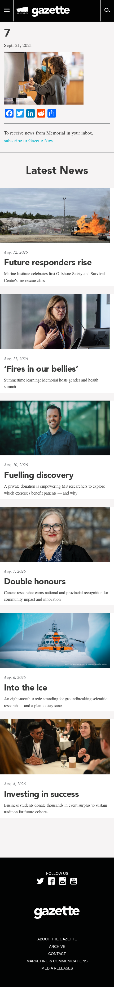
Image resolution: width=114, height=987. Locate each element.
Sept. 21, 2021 (18, 45)
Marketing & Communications (57, 961)
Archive (57, 946)
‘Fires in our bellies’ (41, 369)
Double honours (34, 581)
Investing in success (41, 794)
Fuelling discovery (38, 475)
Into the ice (25, 687)
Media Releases (57, 968)
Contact (57, 954)
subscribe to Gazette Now (28, 140)
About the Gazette (57, 939)
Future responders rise (47, 262)
